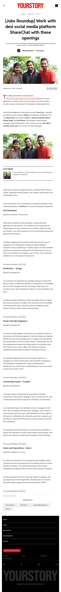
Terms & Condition (7, 558)
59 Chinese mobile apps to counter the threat (22, 99)
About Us (5, 556)
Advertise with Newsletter (12, 550)
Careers (24, 556)
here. (24, 378)
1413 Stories (40, 50)
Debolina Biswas (28, 50)
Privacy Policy (43, 556)
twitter (7, 509)
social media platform (40, 505)
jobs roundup (9, 505)
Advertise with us (27, 500)
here (23, 264)
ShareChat (23, 505)
